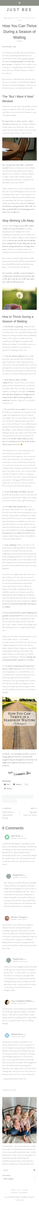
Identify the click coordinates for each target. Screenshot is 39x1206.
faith (4, 797)
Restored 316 (20, 1200)
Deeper (19, 41)
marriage (23, 797)
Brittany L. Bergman (18, 917)
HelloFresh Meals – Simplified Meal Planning (8, 813)
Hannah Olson (18, 875)
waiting (13, 801)
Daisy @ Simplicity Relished (21, 1001)
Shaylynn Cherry (17, 1034)
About (13, 1190)
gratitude (11, 797)
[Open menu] (19, 2)
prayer (30, 797)
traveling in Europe (28, 59)
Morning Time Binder (19, 1192)
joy (17, 797)
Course (25, 1190)
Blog (19, 1190)
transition (6, 801)
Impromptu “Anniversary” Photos (30, 812)
